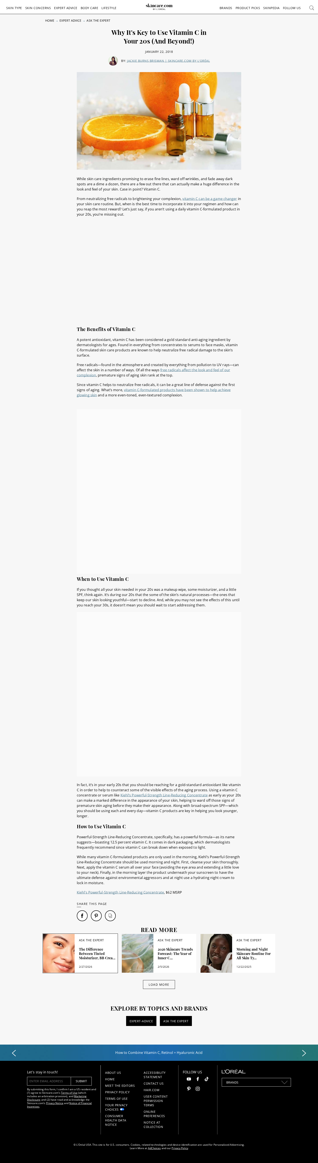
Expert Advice (65, 8)
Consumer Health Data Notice (115, 1120)
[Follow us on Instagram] (198, 1089)
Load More (159, 984)
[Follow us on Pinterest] (189, 1089)
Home (49, 20)
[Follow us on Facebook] (198, 1079)
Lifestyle (109, 8)
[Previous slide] (14, 1053)
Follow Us (292, 8)
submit (81, 1081)
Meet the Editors (120, 1086)
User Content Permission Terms (156, 1100)
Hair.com (151, 1090)
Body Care (89, 8)
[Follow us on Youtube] (189, 1079)
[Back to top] (308, 1153)
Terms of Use (69, 1093)
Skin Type (14, 8)
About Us (113, 1073)
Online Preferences (154, 1114)
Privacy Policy (117, 1092)
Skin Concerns (38, 8)
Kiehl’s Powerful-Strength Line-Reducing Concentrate (164, 795)
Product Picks (248, 8)
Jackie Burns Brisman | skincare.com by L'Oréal (168, 61)
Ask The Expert (98, 20)
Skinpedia (271, 8)
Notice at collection (153, 1124)
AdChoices (154, 1148)
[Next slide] (304, 1053)
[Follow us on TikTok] (206, 1079)
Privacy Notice (54, 1103)
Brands (226, 8)
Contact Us (154, 1083)
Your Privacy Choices (116, 1107)
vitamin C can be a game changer (209, 198)
